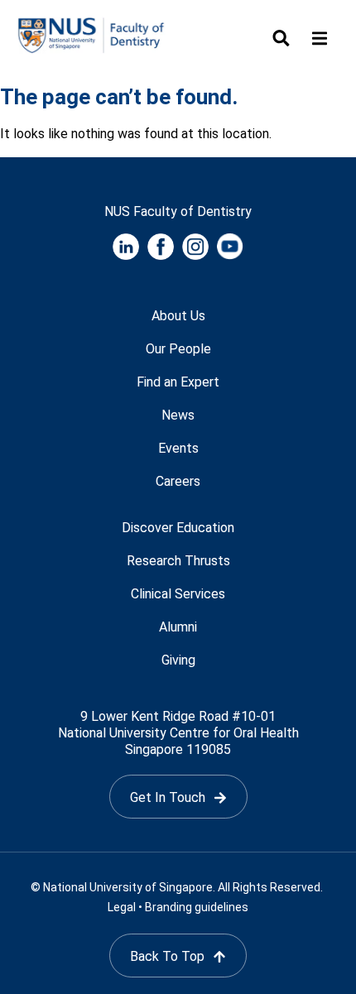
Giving (178, 660)
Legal (122, 907)
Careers (178, 481)
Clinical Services (178, 594)
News (178, 415)
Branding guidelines (196, 907)
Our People (178, 349)
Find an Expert (178, 382)
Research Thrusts (178, 561)
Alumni (178, 627)
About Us (178, 316)
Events (178, 448)
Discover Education (178, 527)
